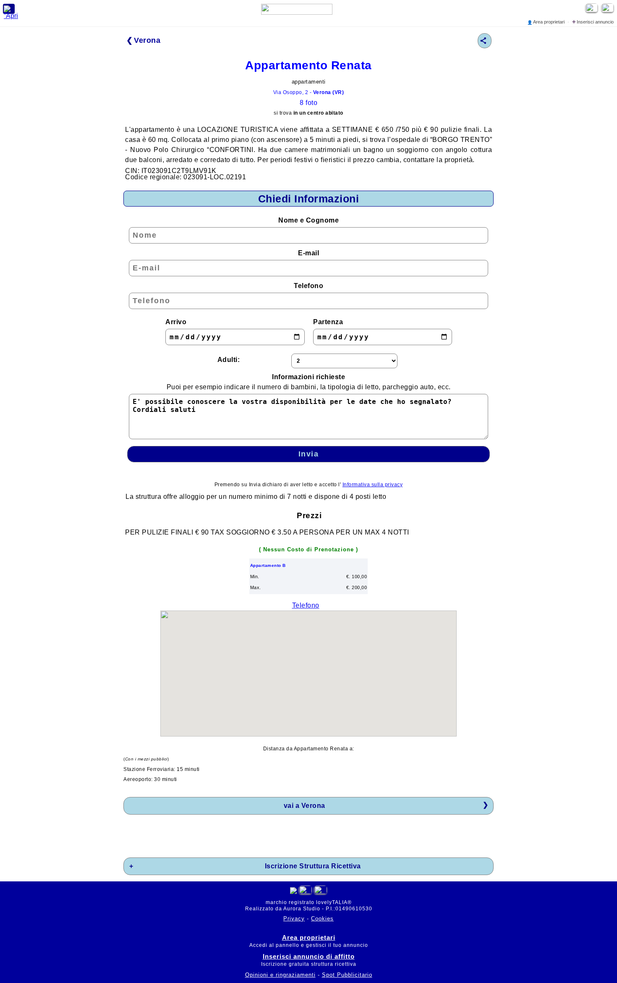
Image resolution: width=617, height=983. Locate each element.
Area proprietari (546, 21)
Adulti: (228, 359)
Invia (308, 454)
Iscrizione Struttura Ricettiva (313, 866)
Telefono (308, 285)
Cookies (322, 918)
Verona (147, 40)
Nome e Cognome (308, 220)
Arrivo (175, 321)
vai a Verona (304, 805)
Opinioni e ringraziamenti (280, 975)
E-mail (308, 253)
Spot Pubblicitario (347, 975)
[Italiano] (305, 891)
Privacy (294, 918)
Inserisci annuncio (593, 21)
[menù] (9, 9)
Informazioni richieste (309, 382)
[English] (608, 9)
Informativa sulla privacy (372, 485)
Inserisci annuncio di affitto (309, 956)
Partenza (328, 321)
